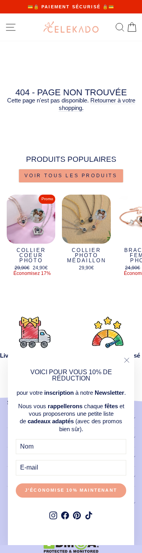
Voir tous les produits (70, 175)
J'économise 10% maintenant (71, 490)
